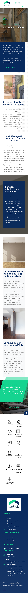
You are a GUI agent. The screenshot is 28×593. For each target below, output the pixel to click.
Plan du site (10, 537)
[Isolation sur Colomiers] (14, 99)
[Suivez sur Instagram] (4, 589)
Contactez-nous (10, 67)
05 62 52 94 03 (10, 557)
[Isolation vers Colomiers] (14, 339)
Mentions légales (11, 540)
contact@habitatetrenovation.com (16, 562)
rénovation (8, 47)
